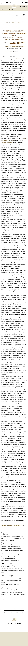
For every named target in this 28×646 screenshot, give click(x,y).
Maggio (11, 9)
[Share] (27, 15)
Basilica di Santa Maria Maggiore (14, 46)
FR (15, 22)
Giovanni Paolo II (6, 142)
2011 (7, 9)
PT (21, 22)
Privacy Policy (14, 642)
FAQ (14, 635)
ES (13, 22)
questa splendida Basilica (18, 59)
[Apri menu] (26, 3)
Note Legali (14, 638)
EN (10, 22)
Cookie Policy (14, 640)
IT (18, 22)
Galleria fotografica (14, 51)
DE (7, 22)
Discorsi (3, 9)
